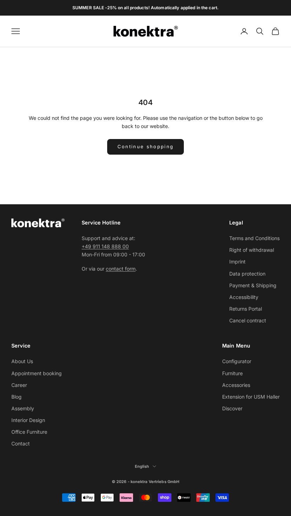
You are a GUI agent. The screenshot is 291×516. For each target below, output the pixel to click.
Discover (232, 408)
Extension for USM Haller (251, 397)
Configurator (236, 361)
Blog (16, 397)
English (142, 466)
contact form (121, 269)
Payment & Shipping (252, 285)
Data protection (247, 274)
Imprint (237, 262)
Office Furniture (29, 432)
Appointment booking (36, 373)
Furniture (232, 373)
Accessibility (243, 297)
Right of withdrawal (251, 250)
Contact (20, 443)
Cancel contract (247, 320)
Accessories (236, 385)
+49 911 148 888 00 (105, 246)
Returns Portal (245, 309)
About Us (22, 361)
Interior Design (28, 420)
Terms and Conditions (254, 238)
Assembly (22, 408)
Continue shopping (145, 146)
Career (19, 385)
